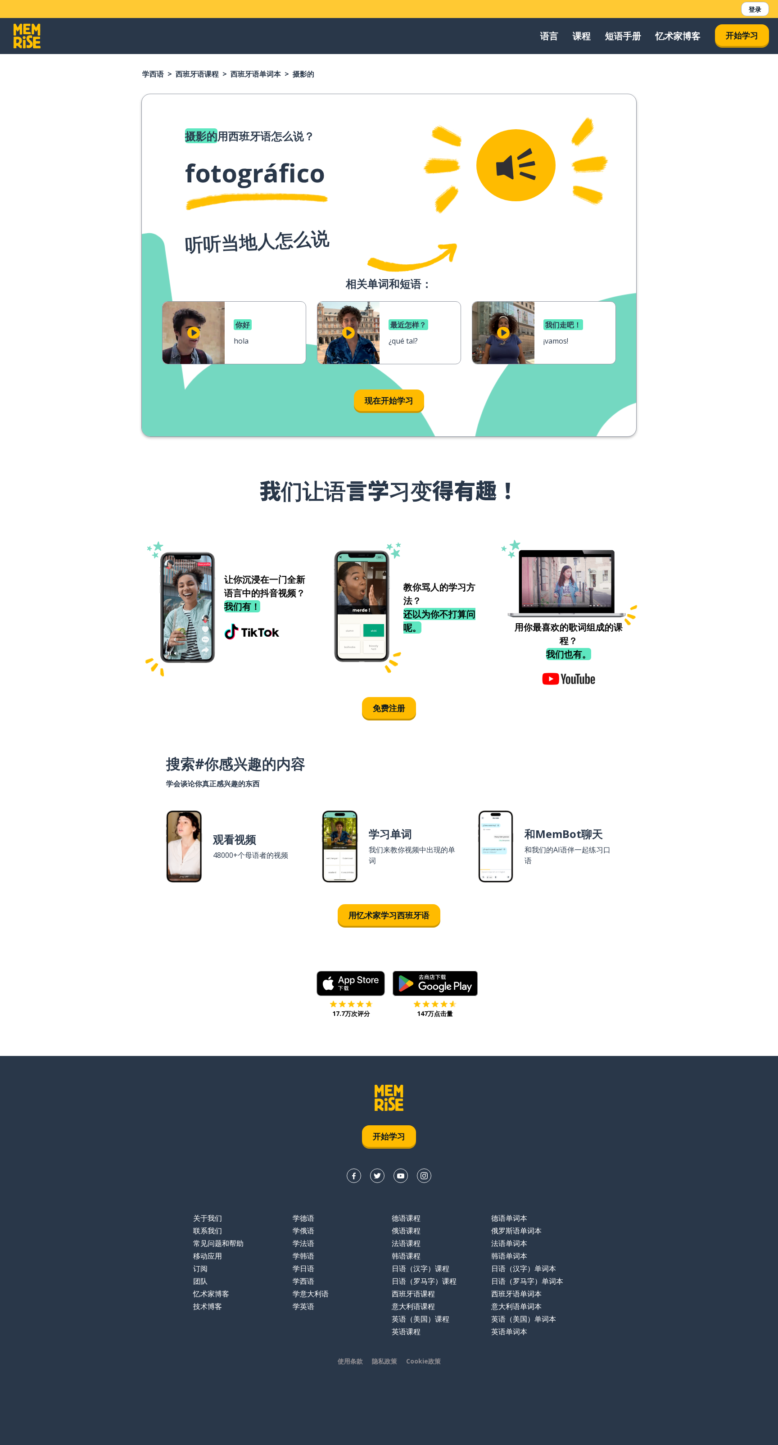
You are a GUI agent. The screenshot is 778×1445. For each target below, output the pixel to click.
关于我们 (207, 1218)
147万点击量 (435, 1013)
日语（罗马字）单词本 (527, 1281)
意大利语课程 (413, 1306)
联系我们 (207, 1231)
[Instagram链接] (424, 1176)
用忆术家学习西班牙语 (389, 915)
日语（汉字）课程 (420, 1268)
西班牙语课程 (197, 74)
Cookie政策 (423, 1361)
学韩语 (303, 1256)
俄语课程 (406, 1231)
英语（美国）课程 (420, 1319)
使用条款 (350, 1361)
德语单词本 (509, 1218)
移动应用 (207, 1256)
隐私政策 (384, 1361)
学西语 (153, 74)
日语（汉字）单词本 (523, 1268)
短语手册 (623, 36)
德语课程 (406, 1218)
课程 (582, 36)
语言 (549, 36)
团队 (200, 1281)
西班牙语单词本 (256, 74)
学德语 (303, 1218)
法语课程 (406, 1243)
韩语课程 (406, 1256)
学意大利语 (311, 1294)
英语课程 (406, 1331)
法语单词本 (509, 1243)
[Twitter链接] (377, 1176)
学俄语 (303, 1231)
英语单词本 (509, 1331)
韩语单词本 (509, 1256)
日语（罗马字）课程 (424, 1281)
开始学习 (742, 35)
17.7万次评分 (351, 1013)
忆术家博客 (678, 36)
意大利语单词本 (516, 1306)
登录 (755, 9)
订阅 (200, 1268)
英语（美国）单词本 (523, 1319)
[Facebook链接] (354, 1176)
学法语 (303, 1243)
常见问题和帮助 (218, 1243)
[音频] (516, 165)
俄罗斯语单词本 (516, 1231)
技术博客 (207, 1306)
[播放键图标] (194, 333)
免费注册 (389, 707)
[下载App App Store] (351, 983)
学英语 (303, 1306)
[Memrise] (27, 36)
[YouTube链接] (401, 1176)
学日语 (303, 1268)
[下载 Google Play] (435, 983)
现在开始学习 (389, 400)
